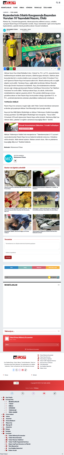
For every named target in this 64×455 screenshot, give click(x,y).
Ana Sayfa (9, 397)
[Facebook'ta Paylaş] (5, 68)
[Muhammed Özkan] (8, 158)
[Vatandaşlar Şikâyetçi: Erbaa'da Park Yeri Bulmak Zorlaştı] (46, 222)
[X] (16, 370)
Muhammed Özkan (20, 157)
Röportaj (9, 423)
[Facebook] (13, 370)
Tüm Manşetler (44, 364)
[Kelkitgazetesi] (9, 2)
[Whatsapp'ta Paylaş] (11, 68)
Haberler (5, 12)
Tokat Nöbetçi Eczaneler (46, 355)
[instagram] (33, 393)
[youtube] (44, 393)
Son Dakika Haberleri (45, 366)
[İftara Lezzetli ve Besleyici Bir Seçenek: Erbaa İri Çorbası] (17, 178)
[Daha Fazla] (14, 68)
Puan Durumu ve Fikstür (46, 362)
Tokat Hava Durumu (45, 357)
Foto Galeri (10, 414)
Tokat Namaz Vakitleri (46, 359)
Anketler (9, 427)
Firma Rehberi (10, 420)
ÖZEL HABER (47, 7)
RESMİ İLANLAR (6, 7)
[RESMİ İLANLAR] (59, 285)
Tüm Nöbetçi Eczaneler (33, 349)
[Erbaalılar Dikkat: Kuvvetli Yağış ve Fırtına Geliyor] (17, 222)
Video (8, 416)
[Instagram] (19, 370)
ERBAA (22, 7)
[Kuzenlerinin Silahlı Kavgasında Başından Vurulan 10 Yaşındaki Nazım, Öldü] (32, 50)
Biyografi (9, 425)
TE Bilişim (36, 388)
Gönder (8, 257)
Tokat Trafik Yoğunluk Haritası (48, 360)
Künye (6, 375)
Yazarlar (9, 418)
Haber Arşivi (43, 368)
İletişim (35, 375)
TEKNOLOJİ (38, 7)
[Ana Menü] (59, 2)
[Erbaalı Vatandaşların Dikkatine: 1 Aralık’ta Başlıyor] (46, 178)
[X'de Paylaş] (7, 68)
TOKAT (15, 7)
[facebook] (12, 393)
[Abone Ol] (58, 68)
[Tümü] (59, 331)
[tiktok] (54, 393)
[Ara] (57, 2)
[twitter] (22, 393)
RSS (17, 383)
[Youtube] (22, 370)
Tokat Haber (4, 454)
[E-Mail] (15, 161)
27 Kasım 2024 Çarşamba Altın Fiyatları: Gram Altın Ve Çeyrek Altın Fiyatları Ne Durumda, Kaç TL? (17, 210)
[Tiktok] (25, 370)
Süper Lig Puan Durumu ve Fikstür (19, 444)
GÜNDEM (29, 7)
